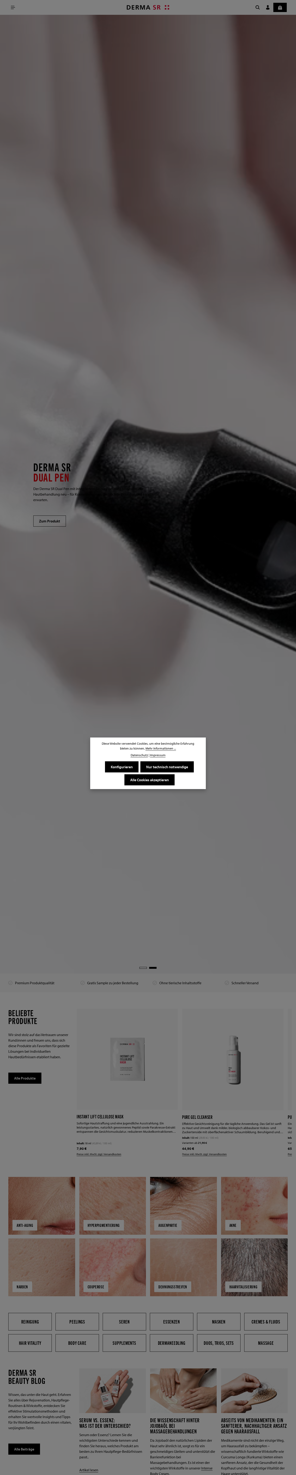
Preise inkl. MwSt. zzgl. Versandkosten (102, 1154)
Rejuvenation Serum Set (205, 1117)
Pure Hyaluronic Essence (101, 1117)
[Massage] (265, 1343)
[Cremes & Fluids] (265, 1321)
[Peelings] (77, 1321)
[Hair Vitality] (30, 1343)
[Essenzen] (171, 1321)
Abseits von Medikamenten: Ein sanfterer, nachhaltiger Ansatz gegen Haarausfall (254, 1425)
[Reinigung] (30, 1321)
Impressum (158, 755)
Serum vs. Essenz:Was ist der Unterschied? (105, 1422)
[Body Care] (77, 1343)
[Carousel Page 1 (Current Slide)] (143, 968)
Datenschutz (139, 755)
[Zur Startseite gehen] (148, 7)
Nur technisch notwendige (167, 767)
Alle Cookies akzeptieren (149, 780)
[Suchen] (257, 7)
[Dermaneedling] (171, 1343)
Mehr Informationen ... (160, 748)
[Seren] (124, 1321)
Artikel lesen (88, 1470)
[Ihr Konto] (267, 7)
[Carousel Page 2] (153, 968)
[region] (148, 494)
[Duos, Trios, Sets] (218, 1343)
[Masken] (218, 1321)
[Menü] (13, 7)
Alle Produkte (25, 1078)
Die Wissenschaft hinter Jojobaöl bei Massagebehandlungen (175, 1425)
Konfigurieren (122, 767)
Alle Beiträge (24, 1449)
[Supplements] (124, 1343)
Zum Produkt (49, 521)
